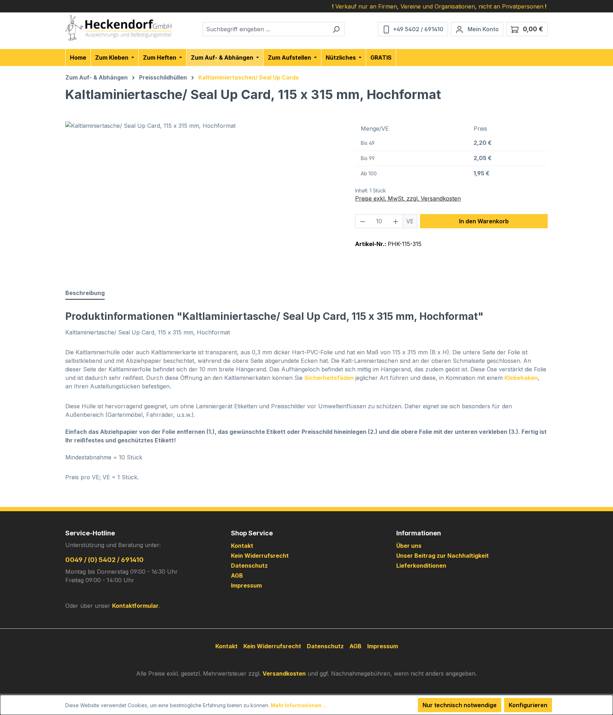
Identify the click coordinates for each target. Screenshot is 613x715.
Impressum (246, 585)
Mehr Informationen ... (299, 705)
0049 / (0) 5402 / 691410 (104, 559)
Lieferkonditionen (421, 565)
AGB (237, 575)
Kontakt (242, 545)
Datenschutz (249, 565)
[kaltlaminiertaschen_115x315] (203, 197)
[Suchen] (336, 29)
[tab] (85, 293)
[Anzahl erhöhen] (395, 221)
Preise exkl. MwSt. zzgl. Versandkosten (408, 198)
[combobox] (265, 29)
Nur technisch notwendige (460, 705)
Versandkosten (284, 673)
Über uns (408, 545)
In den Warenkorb (484, 221)
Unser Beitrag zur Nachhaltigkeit (442, 555)
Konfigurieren (528, 705)
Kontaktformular (135, 605)
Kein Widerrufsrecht (260, 555)
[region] (203, 197)
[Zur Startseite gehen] (118, 27)
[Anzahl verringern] (362, 221)
